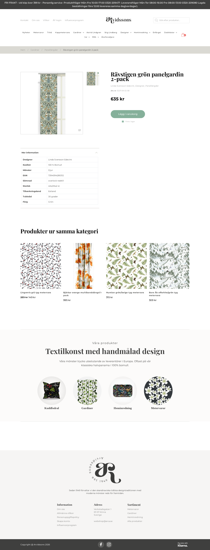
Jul (85, 37)
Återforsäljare (107, 37)
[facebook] (101, 544)
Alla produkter (134, 521)
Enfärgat (157, 32)
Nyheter (26, 32)
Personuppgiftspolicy (68, 517)
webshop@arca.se (103, 521)
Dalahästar (169, 32)
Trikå (49, 32)
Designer (125, 32)
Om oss (36, 20)
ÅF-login (57, 20)
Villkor (46, 20)
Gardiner (77, 32)
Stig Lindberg (111, 32)
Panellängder (51, 50)
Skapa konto (63, 521)
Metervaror (38, 32)
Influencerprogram (74, 20)
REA (94, 37)
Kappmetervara (62, 32)
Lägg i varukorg (128, 114)
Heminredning (141, 32)
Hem (22, 50)
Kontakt (24, 20)
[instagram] (109, 544)
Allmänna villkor (65, 513)
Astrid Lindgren (94, 32)
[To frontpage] (118, 20)
